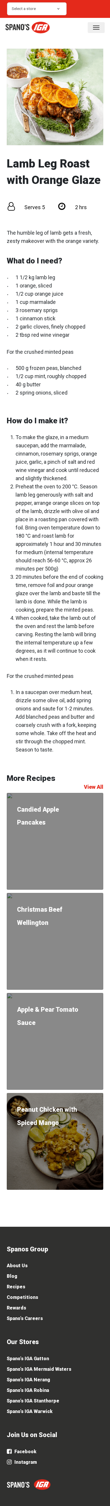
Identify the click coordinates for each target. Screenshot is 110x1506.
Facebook (24, 1451)
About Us (17, 1265)
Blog (12, 1276)
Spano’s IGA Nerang (28, 1380)
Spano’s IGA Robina (28, 1390)
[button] (96, 28)
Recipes (16, 1287)
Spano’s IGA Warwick (30, 1411)
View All (93, 787)
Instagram (25, 1462)
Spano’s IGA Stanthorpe (33, 1401)
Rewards (16, 1308)
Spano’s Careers (25, 1318)
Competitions (22, 1297)
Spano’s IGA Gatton (28, 1358)
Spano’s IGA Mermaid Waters (39, 1369)
